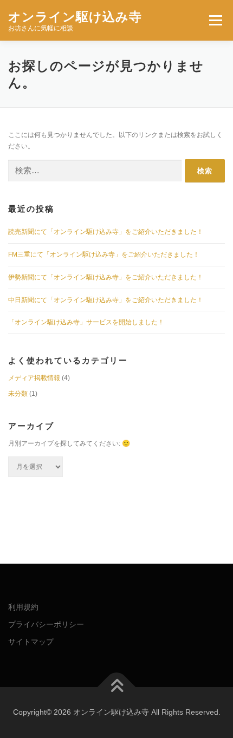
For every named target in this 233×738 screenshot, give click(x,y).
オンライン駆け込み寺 (75, 16)
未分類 (18, 393)
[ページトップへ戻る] (117, 687)
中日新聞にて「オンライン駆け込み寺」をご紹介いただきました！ (105, 300)
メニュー (215, 20)
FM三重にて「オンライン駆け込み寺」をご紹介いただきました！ (103, 254)
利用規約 (23, 607)
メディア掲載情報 (34, 378)
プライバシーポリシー (46, 624)
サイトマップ (31, 641)
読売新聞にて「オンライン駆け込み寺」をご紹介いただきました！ (105, 232)
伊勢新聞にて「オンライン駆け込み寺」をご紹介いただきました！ (105, 277)
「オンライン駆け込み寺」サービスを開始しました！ (86, 322)
